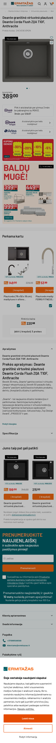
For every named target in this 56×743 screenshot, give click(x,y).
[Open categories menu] (5, 4)
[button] (28, 348)
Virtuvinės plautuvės (39, 11)
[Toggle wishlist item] (51, 38)
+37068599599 (14, 640)
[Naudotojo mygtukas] (45, 4)
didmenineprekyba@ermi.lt (24, 514)
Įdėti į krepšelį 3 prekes (28, 331)
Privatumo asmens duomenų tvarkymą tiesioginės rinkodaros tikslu (28, 579)
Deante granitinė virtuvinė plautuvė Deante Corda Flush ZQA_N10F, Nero (14, 505)
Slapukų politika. (25, 708)
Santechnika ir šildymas (18, 11)
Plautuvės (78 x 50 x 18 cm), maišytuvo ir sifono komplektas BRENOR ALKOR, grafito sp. (18, 298)
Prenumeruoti (28, 568)
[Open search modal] (39, 4)
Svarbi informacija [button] (12, 624)
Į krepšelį (18, 290)
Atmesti (28, 728)
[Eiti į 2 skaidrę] (29, 88)
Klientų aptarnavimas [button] (14, 615)
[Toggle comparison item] (51, 42)
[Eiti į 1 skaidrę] (27, 88)
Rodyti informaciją (28, 736)
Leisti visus (28, 718)
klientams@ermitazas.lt (18, 645)
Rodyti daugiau (9, 424)
